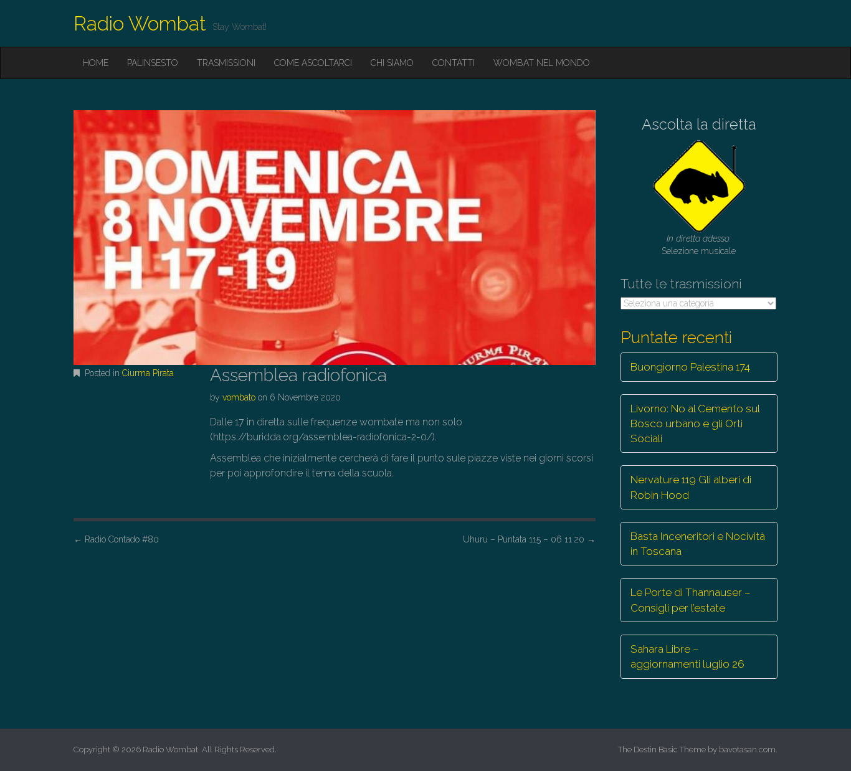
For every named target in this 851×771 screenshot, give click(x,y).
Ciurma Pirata (148, 373)
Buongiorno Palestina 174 (690, 367)
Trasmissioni (226, 63)
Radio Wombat (140, 23)
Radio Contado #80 (116, 539)
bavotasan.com (747, 749)
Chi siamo (392, 63)
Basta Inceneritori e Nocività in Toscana (697, 543)
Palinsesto (152, 63)
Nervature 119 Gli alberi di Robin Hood (690, 487)
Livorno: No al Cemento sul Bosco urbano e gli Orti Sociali (695, 423)
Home (95, 63)
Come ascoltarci (313, 63)
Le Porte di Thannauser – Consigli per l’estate (690, 599)
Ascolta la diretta (699, 124)
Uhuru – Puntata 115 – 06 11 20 (529, 539)
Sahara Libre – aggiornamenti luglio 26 (687, 656)
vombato (238, 397)
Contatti (453, 63)
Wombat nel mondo (541, 63)
